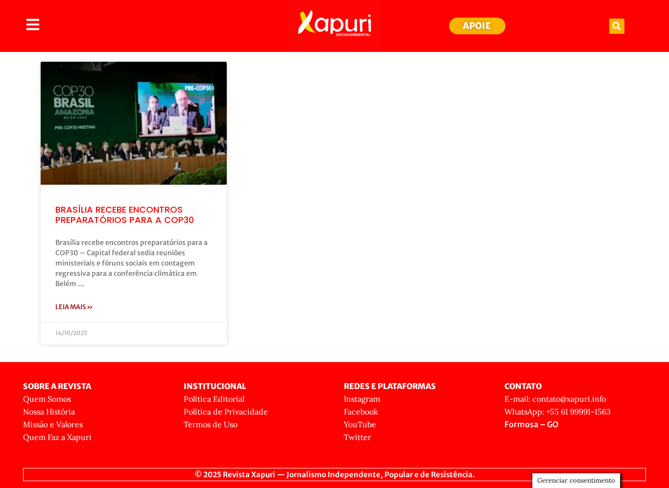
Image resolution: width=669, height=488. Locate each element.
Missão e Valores (53, 424)
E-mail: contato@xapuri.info (555, 399)
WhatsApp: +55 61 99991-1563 (557, 411)
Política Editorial (214, 399)
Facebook (361, 411)
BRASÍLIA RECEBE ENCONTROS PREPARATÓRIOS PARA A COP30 (124, 214)
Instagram (362, 399)
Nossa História (49, 411)
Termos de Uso (211, 424)
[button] (616, 26)
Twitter (357, 437)
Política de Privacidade (226, 411)
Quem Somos (47, 399)
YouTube (360, 424)
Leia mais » (74, 307)
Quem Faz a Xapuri (57, 437)
